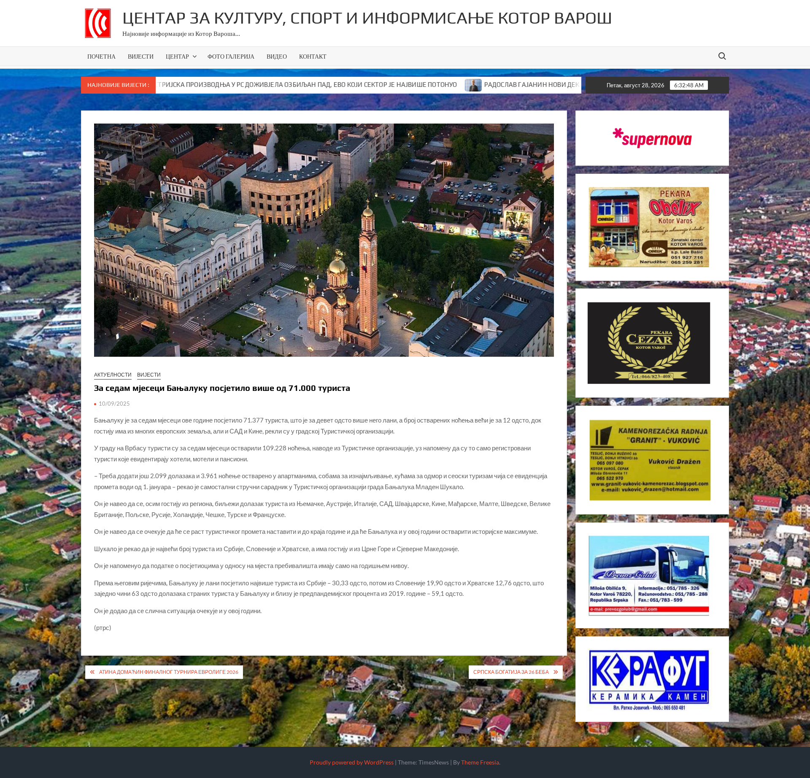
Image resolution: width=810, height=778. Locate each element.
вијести (149, 375)
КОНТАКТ (313, 56)
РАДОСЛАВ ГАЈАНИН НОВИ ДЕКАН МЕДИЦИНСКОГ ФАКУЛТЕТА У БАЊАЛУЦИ (546, 84)
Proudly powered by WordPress (352, 762)
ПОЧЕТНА (101, 56)
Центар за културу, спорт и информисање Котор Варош (367, 17)
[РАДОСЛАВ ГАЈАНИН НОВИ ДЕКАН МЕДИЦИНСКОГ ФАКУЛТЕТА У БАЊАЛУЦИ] (419, 84)
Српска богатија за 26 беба (511, 672)
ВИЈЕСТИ (141, 56)
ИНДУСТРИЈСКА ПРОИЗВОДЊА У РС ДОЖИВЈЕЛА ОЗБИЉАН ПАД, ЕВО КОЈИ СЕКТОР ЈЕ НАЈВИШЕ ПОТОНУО (242, 84)
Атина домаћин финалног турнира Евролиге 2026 (168, 672)
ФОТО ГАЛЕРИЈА (231, 56)
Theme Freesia (480, 762)
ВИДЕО (277, 56)
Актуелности (113, 375)
